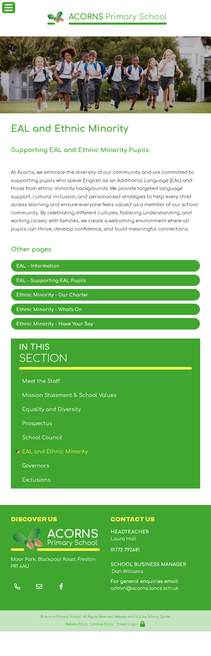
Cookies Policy (102, 624)
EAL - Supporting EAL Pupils (51, 280)
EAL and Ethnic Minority (55, 452)
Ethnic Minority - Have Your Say (54, 323)
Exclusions (36, 480)
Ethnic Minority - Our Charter (52, 294)
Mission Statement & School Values (69, 395)
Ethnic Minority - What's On (49, 309)
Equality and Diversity (51, 409)
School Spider (159, 617)
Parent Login (127, 624)
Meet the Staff (41, 381)
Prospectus (37, 423)
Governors (35, 466)
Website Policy (76, 624)
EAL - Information (37, 266)
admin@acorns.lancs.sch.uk (145, 588)
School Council (42, 438)
